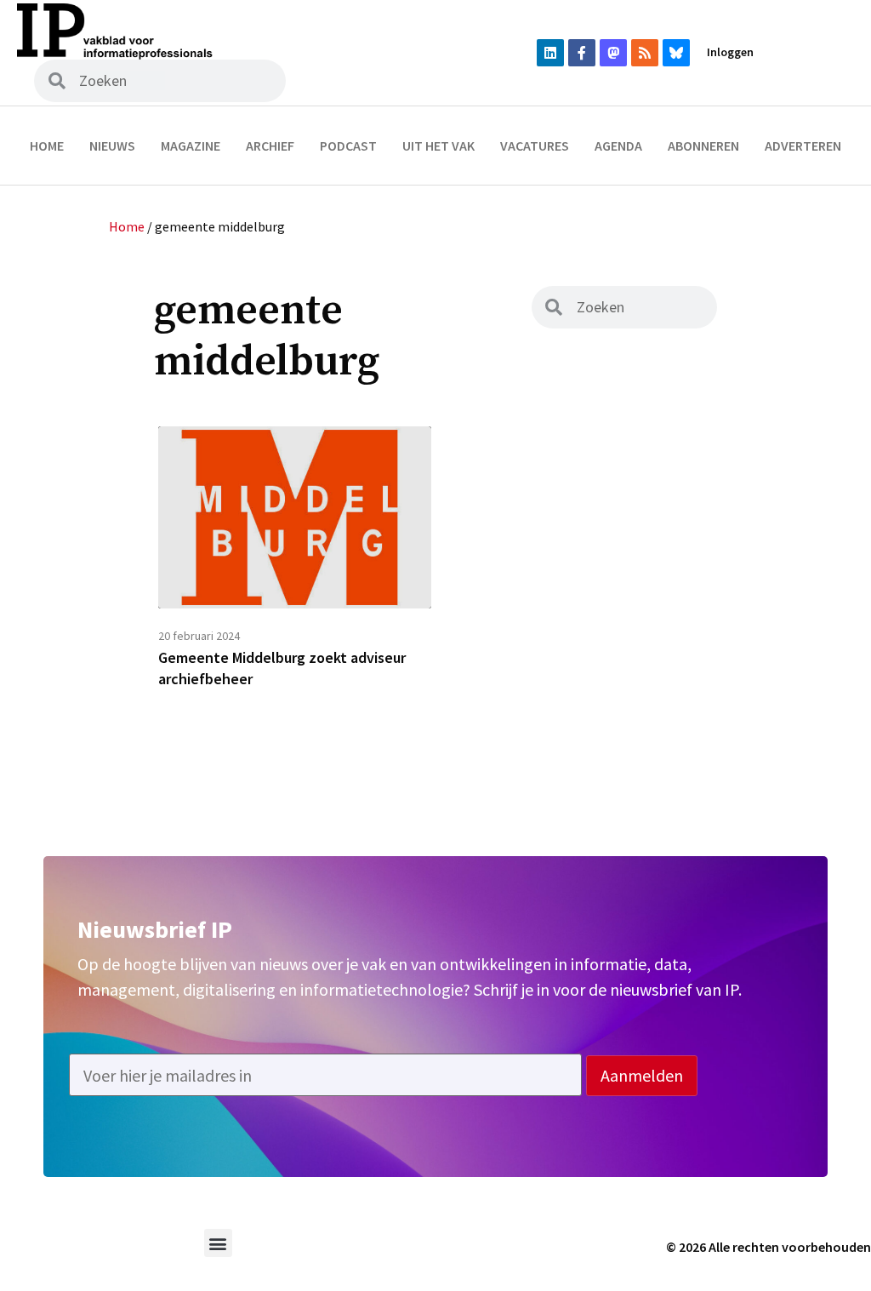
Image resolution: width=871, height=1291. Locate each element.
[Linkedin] (550, 52)
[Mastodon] (613, 52)
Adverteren (803, 145)
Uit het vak (438, 145)
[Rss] (644, 52)
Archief (270, 145)
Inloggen (730, 52)
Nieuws (112, 145)
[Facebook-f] (581, 52)
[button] (218, 1243)
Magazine (190, 145)
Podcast (348, 145)
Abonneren (703, 145)
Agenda (618, 145)
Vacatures (534, 145)
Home (47, 145)
